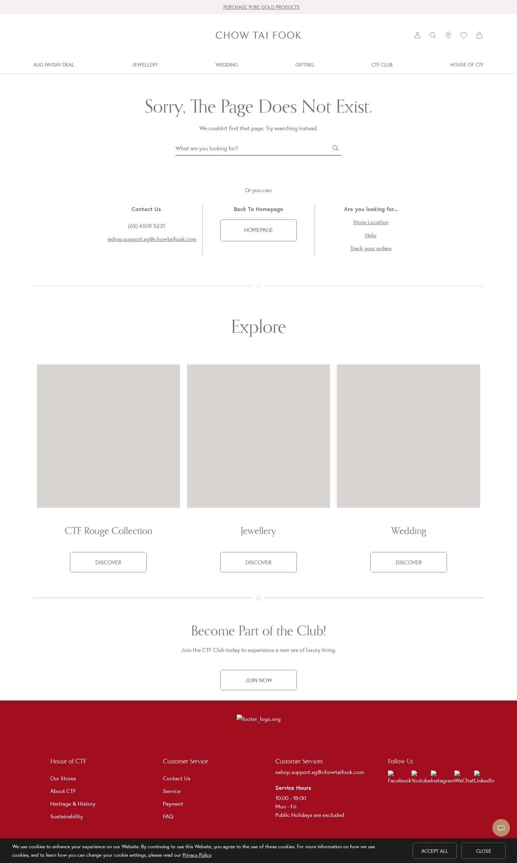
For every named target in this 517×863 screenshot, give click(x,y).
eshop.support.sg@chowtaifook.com (152, 238)
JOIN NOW (258, 680)
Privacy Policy (197, 855)
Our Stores (63, 778)
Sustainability (66, 816)
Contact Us (176, 778)
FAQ (168, 816)
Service (171, 790)
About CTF (63, 790)
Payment (173, 803)
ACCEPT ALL (434, 851)
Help (370, 235)
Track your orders (370, 248)
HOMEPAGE (258, 229)
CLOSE (483, 851)
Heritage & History (72, 803)
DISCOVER (108, 562)
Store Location (371, 222)
